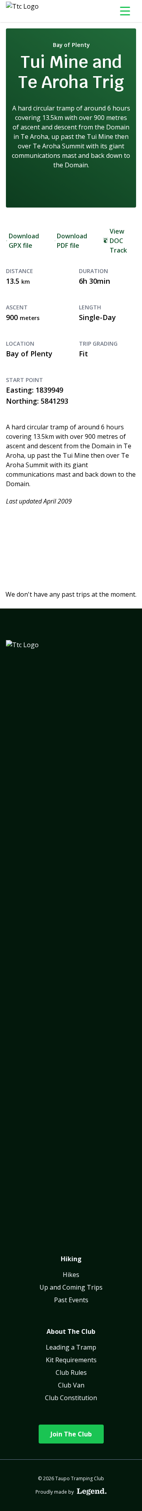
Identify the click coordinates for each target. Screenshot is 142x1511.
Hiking (71, 1258)
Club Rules (71, 1372)
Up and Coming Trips (71, 1287)
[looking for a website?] (91, 1491)
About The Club (71, 1331)
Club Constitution (71, 1397)
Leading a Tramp (71, 1347)
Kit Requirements (71, 1360)
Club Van (71, 1385)
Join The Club (71, 1434)
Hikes (71, 1274)
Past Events (71, 1300)
